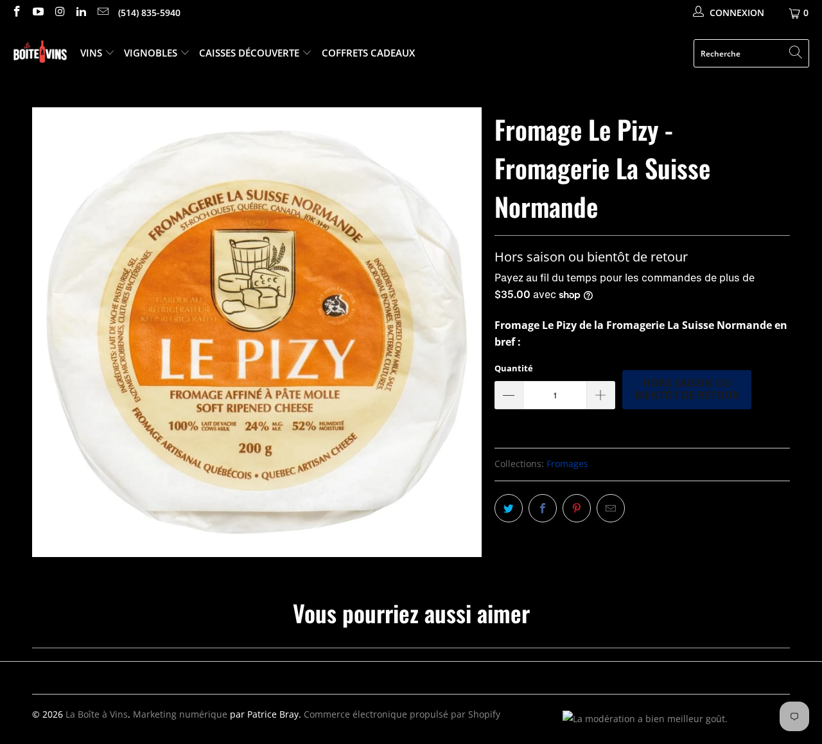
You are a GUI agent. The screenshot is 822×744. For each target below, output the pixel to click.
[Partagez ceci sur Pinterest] (577, 508)
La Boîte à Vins (97, 714)
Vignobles (152, 52)
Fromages (567, 463)
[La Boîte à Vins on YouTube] (37, 12)
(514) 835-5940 (149, 12)
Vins (92, 52)
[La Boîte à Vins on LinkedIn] (80, 12)
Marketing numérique (180, 714)
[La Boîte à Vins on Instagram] (59, 12)
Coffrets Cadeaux (368, 52)
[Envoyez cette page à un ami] (611, 508)
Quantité (513, 368)
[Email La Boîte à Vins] (102, 12)
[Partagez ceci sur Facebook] (543, 508)
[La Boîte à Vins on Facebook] (16, 12)
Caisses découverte (250, 52)
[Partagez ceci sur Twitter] (508, 508)
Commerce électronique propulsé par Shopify (402, 714)
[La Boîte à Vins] (40, 53)
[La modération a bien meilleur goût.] (645, 719)
